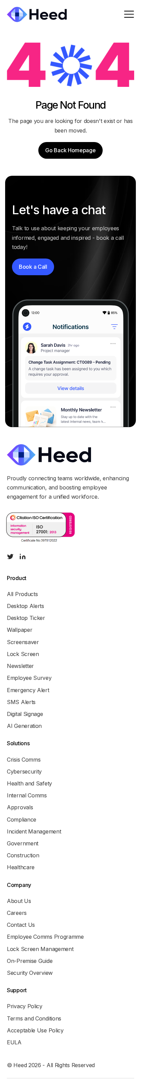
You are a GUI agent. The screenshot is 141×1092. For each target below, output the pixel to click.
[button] (129, 14)
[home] (37, 14)
